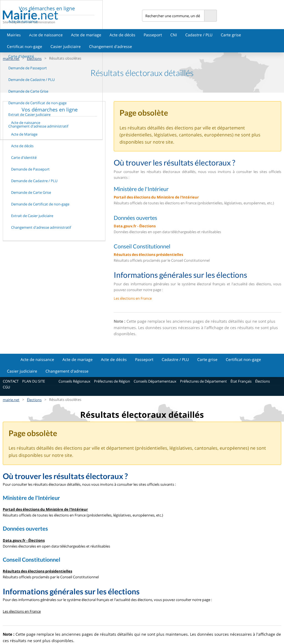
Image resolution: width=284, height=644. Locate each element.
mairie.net (11, 399)
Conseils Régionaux (74, 381)
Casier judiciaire (65, 46)
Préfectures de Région (112, 381)
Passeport (153, 34)
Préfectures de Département (203, 381)
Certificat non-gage (243, 359)
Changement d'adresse (110, 46)
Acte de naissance (46, 34)
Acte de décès (122, 34)
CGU (6, 387)
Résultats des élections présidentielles (148, 254)
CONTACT (11, 381)
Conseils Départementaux (155, 381)
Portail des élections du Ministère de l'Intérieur (156, 197)
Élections (262, 381)
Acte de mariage (86, 34)
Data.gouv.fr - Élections (135, 225)
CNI (173, 34)
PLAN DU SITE (33, 381)
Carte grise (231, 34)
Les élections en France (133, 298)
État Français (241, 381)
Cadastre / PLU (198, 34)
